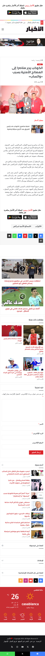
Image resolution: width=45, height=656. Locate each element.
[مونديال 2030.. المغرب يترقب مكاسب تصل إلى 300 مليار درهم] (33, 363)
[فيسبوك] (41, 236)
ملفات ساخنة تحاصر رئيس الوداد (12, 339)
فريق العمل (13, 641)
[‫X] (35, 236)
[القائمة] (3, 30)
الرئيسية (38, 60)
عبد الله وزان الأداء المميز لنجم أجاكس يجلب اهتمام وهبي (34, 349)
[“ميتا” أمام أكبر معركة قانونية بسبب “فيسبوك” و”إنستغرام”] (37, 495)
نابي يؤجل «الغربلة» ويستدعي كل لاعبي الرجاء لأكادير (12, 372)
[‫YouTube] (31, 580)
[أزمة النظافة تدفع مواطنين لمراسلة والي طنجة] (37, 534)
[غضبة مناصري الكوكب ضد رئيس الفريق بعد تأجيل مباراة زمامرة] (37, 129)
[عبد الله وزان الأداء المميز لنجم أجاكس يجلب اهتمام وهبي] (33, 335)
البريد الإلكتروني (37, 433)
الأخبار (9, 638)
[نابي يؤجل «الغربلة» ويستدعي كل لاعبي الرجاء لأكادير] (12, 362)
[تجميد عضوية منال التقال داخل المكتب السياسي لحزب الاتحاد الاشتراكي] (37, 473)
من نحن (32, 641)
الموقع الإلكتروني (37, 443)
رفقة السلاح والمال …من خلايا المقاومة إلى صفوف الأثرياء (20, 22)
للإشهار (6, 641)
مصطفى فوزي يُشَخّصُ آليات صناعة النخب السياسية (17, 503)
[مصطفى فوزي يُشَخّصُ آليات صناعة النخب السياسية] (37, 506)
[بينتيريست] (25, 236)
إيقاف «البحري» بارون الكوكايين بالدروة (18, 515)
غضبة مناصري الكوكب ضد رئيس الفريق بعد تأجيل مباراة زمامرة (18, 128)
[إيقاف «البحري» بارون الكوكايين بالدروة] (37, 515)
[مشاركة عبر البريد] (9, 236)
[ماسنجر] (20, 236)
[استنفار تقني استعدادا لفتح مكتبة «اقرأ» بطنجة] (37, 524)
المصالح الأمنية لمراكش (21, 226)
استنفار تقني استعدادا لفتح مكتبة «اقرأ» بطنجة (17, 524)
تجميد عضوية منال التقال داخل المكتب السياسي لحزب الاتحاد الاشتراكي (16, 472)
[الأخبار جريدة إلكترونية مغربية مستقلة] (34, 29)
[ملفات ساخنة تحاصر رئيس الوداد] (12, 331)
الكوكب (38, 226)
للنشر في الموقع (23, 641)
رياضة (33, 60)
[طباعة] (41, 240)
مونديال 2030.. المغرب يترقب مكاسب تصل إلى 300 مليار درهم (33, 374)
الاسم (40, 424)
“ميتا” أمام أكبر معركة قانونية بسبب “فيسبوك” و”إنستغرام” (16, 495)
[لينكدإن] (30, 236)
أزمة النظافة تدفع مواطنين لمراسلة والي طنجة (17, 533)
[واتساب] (14, 236)
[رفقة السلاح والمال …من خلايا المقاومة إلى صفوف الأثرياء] (37, 485)
